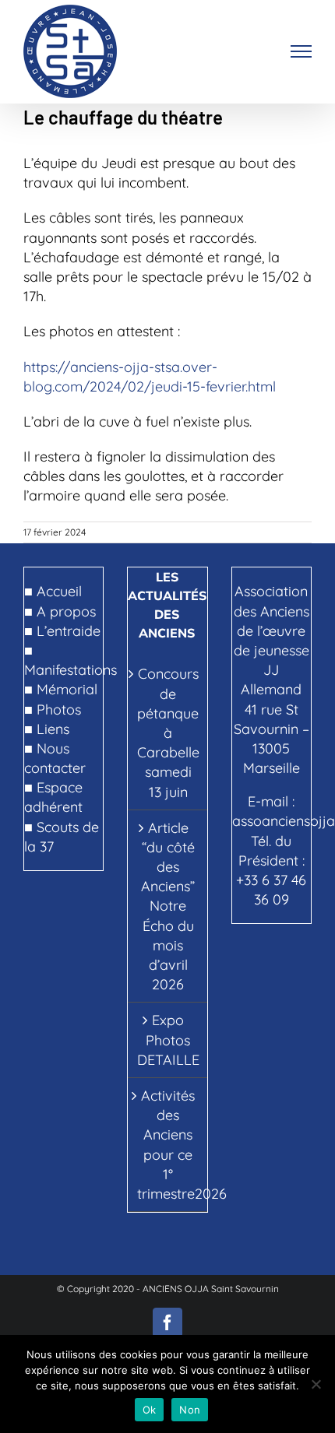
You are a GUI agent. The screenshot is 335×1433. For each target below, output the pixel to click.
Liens (53, 729)
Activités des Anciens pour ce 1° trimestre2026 (168, 1145)
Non (189, 1409)
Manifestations (70, 670)
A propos (66, 611)
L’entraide (68, 631)
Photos (59, 709)
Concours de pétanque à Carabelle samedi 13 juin (168, 732)
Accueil (59, 591)
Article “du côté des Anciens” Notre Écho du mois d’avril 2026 (168, 906)
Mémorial (67, 689)
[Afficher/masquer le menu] (301, 51)
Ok (150, 1409)
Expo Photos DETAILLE (168, 1039)
